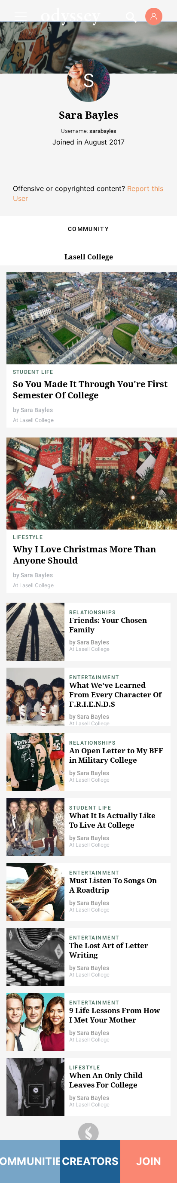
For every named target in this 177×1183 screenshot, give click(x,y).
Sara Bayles (37, 410)
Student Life (33, 372)
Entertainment (94, 678)
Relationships (92, 613)
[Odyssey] (70, 16)
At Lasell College (33, 420)
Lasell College (88, 257)
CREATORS (90, 1161)
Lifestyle (28, 537)
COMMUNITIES (30, 1161)
